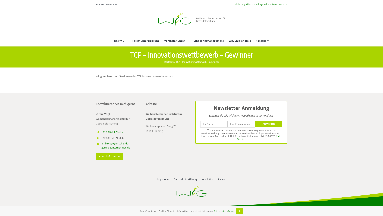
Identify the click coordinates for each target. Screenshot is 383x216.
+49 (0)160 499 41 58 (112, 132)
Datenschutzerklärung (223, 211)
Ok (239, 211)
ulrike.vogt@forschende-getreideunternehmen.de (261, 4)
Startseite (169, 61)
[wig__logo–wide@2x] (191, 12)
